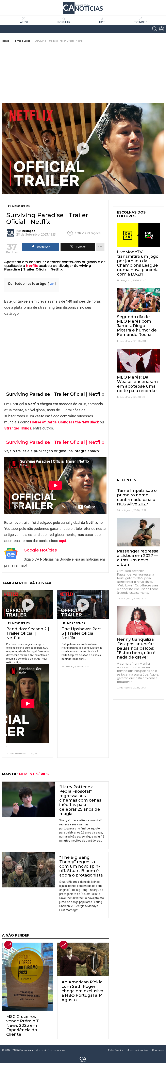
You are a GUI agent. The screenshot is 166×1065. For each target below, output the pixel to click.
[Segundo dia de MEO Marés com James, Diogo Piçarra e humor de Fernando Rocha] (138, 300)
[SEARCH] (154, 29)
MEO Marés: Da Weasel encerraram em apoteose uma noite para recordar (137, 384)
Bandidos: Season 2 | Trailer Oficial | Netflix (27, 633)
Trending (141, 22)
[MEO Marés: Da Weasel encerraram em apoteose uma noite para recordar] (138, 361)
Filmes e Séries (19, 623)
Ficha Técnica (115, 1049)
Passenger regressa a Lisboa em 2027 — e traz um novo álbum (138, 558)
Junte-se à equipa (138, 1049)
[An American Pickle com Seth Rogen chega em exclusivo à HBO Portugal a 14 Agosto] (83, 959)
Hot (102, 22)
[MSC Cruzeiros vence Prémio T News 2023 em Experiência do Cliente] (27, 977)
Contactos (158, 1049)
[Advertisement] (83, 72)
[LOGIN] (161, 29)
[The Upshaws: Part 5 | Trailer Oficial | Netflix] (83, 604)
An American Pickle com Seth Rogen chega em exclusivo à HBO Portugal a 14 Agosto (82, 991)
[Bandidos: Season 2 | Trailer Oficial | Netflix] (27, 604)
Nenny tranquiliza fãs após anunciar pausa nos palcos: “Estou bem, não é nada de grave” (136, 648)
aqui (62, 541)
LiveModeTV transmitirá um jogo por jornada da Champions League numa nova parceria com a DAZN (138, 263)
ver (52, 284)
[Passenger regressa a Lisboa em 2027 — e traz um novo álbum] (138, 532)
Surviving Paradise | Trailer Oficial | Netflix (55, 442)
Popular (63, 22)
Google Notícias (40, 550)
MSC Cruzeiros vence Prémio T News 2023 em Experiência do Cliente (22, 1025)
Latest (24, 22)
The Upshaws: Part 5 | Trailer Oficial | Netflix (81, 633)
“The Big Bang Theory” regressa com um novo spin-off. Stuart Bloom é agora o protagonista (81, 866)
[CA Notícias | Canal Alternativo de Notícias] (83, 1059)
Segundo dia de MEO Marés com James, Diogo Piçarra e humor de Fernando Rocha (137, 325)
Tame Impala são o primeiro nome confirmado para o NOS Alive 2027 (137, 497)
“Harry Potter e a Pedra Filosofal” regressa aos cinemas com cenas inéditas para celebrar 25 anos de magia (80, 800)
